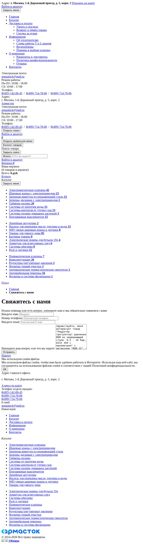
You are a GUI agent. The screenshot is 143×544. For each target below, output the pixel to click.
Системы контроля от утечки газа (30, 464)
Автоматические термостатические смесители (38, 518)
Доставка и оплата (20, 23)
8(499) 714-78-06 (36, 93)
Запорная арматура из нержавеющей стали (36, 451)
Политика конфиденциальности (36, 60)
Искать (7, 156)
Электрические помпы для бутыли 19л (33, 491)
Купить (6, 176)
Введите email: (11, 322)
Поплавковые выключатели (26, 471)
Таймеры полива (19, 458)
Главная (14, 16)
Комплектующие (19, 508)
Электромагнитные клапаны (27, 444)
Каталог (14, 20)
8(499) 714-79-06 (61, 93)
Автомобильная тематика (25, 521)
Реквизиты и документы (31, 56)
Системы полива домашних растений (33, 468)
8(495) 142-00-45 (11, 93)
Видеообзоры (25, 46)
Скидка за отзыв (26, 33)
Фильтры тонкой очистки (25, 514)
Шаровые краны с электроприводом (32, 448)
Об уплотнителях (27, 40)
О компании (17, 53)
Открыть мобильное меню (17, 141)
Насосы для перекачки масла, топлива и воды (38, 478)
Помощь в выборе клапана (33, 50)
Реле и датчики (18, 501)
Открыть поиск (11, 130)
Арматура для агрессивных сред (29, 494)
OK (5, 369)
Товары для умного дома (24, 485)
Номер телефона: (12, 318)
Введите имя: (10, 314)
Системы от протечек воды (26, 461)
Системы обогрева (21, 498)
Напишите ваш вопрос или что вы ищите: (28, 348)
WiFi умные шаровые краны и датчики (33, 481)
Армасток (7, 103)
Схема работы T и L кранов (33, 43)
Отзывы (21, 63)
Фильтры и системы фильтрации (29, 524)
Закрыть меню (11, 10)
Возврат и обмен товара (31, 30)
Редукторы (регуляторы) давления (30, 511)
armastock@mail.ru (12, 76)
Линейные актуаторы (22, 474)
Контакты (15, 66)
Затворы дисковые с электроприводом (33, 454)
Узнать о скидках (27, 26)
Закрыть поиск (11, 152)
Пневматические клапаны (25, 504)
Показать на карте (83, 3)
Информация (17, 36)
